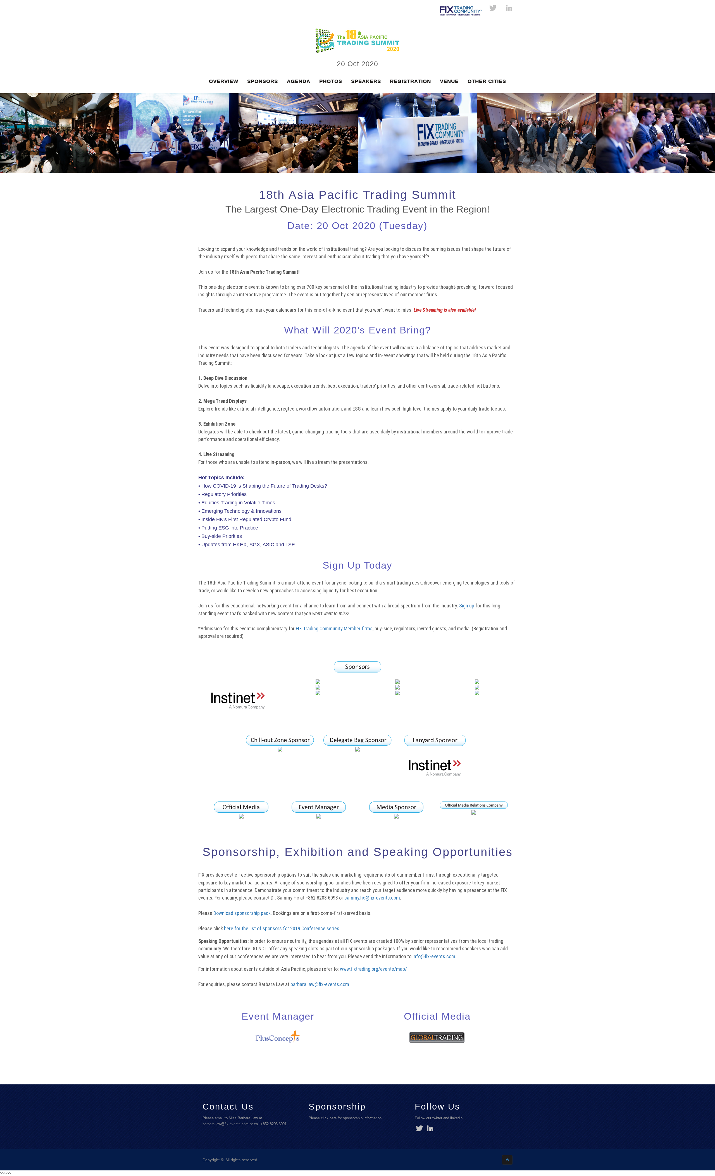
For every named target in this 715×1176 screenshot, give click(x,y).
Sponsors (262, 81)
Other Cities (487, 81)
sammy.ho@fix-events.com (372, 898)
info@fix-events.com (434, 956)
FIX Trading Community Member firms (334, 628)
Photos (330, 81)
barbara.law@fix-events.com (319, 984)
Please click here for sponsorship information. (346, 1118)
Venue (449, 81)
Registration (410, 81)
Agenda (298, 81)
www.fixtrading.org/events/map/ (373, 969)
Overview (223, 81)
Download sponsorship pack (242, 913)
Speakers (366, 81)
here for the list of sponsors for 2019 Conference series (281, 928)
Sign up (466, 606)
